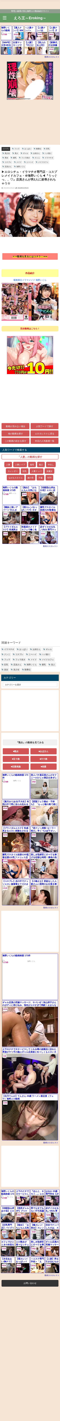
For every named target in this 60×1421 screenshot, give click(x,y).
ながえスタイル (16, 477)
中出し (51, 464)
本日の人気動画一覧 (44, 440)
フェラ (17, 149)
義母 (32, 464)
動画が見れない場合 (15, 426)
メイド (19, 162)
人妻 (8, 464)
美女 (6, 158)
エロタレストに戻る (44, 433)
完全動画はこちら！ (30, 328)
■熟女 (16, 751)
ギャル (25, 153)
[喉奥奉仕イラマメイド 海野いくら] (30, 303)
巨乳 (48, 149)
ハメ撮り (48, 153)
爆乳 (14, 158)
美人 (16, 153)
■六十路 (43, 759)
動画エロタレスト (52, 57)
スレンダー (13, 471)
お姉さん (36, 153)
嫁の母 (31, 477)
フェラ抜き (25, 158)
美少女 (7, 153)
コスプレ (5, 149)
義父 (41, 464)
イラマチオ (49, 158)
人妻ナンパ (37, 471)
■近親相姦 (16, 766)
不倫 (40, 477)
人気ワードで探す (44, 426)
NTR (49, 477)
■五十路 (16, 759)
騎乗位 (38, 149)
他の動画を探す (15, 433)
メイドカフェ (43, 162)
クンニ (37, 158)
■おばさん (43, 751)
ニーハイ (29, 162)
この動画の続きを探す (15, 440)
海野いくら (20, 166)
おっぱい (27, 149)
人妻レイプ (20, 464)
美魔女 (49, 471)
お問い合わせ (30, 1283)
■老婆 (43, 766)
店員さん (8, 166)
